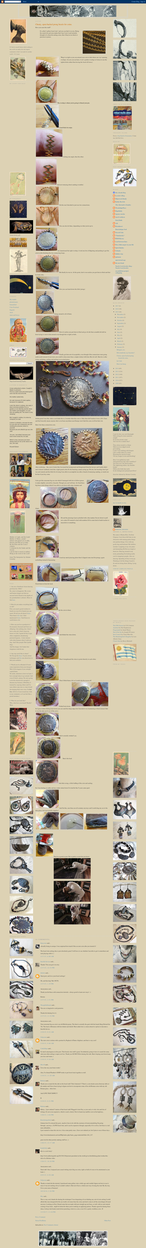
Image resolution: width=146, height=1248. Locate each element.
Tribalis (118, 251)
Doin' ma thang (121, 364)
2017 (117, 306)
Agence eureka (120, 214)
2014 (117, 368)
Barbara (42, 1081)
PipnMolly (118, 211)
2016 (117, 309)
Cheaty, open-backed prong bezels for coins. (53, 24)
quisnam (118, 257)
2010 (117, 380)
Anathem (116, 628)
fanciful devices (45, 961)
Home (44, 1220)
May (118, 335)
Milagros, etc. (121, 350)
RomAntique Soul (121, 229)
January (119, 347)
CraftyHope (44, 1048)
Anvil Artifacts (120, 217)
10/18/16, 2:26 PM (47, 1191)
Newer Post (38, 1220)
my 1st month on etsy (119, 503)
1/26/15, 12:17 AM (47, 1143)
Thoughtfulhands (45, 1005)
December (120, 314)
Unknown (43, 1037)
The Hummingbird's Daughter (122, 637)
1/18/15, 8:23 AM (47, 1032)
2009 (117, 383)
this (18, 615)
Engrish (12, 310)
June (118, 332)
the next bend (119, 263)
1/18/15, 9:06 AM (47, 1043)
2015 (117, 312)
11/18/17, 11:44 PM (48, 1212)
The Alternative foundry (123, 205)
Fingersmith (116, 630)
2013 (117, 371)
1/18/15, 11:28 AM (47, 1075)
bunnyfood (13, 305)
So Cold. (119, 361)
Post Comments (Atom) (51, 1225)
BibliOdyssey (119, 238)
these (20, 656)
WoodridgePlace (120, 208)
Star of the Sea (117, 632)
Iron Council (117, 634)
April (119, 338)
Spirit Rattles (119, 248)
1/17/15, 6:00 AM (47, 956)
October (119, 320)
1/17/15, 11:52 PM (47, 1016)
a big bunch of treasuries (124, 136)
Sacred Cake (119, 232)
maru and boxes (14, 315)
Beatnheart (119, 226)
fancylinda (118, 220)
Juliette (42, 973)
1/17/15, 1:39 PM (47, 984)
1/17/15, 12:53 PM (47, 968)
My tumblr (13, 299)
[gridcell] (70, 926)
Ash (116, 223)
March (119, 341)
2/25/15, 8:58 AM (47, 1175)
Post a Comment (40, 1217)
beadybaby (43, 1148)
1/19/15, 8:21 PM (47, 1101)
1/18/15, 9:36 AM (47, 1059)
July (118, 329)
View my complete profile (123, 568)
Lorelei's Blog (120, 196)
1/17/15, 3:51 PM (47, 1000)
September (120, 323)
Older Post (107, 1220)
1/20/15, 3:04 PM (47, 1115)
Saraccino (43, 943)
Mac (41, 1196)
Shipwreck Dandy (121, 199)
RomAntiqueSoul (45, 1120)
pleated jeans (14, 302)
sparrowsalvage (120, 260)
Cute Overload (14, 307)
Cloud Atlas (116, 641)
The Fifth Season (118, 625)
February (120, 344)
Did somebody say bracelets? (126, 353)
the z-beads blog (120, 192)
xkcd (11, 312)
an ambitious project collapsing (122, 272)
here (13, 600)
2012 (117, 374)
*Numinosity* (119, 235)
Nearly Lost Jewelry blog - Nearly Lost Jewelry (124, 267)
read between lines (121, 241)
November (120, 317)
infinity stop (119, 254)
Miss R (42, 1065)
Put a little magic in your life (124, 245)
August (119, 326)
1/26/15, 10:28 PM (47, 1161)
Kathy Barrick (120, 202)
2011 (117, 377)
